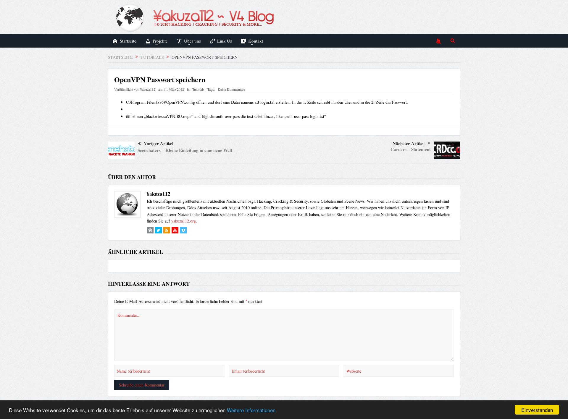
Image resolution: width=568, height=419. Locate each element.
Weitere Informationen (251, 410)
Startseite (128, 41)
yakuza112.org (183, 221)
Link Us (224, 41)
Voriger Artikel (158, 143)
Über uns (192, 41)
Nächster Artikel (409, 143)
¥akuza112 (147, 89)
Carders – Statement (410, 149)
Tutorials (198, 89)
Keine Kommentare (231, 89)
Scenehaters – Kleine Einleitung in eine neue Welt (185, 150)
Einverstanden (537, 409)
